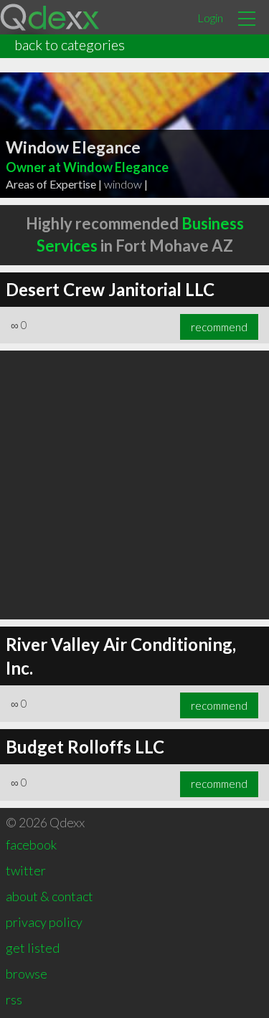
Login (210, 17)
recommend (219, 326)
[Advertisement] (134, 485)
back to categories (69, 44)
